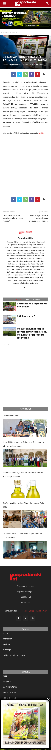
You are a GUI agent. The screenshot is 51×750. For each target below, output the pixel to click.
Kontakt (6, 633)
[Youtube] (32, 618)
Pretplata (7, 681)
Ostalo (12, 53)
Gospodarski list (14, 64)
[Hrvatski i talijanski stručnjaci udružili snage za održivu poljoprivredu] (25, 458)
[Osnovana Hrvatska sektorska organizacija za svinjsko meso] (25, 550)
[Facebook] (13, 74)
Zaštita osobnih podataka (14, 655)
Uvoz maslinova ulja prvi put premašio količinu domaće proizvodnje (23, 474)
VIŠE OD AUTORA (33, 300)
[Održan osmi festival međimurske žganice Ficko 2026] (25, 519)
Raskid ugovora (9, 692)
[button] (47, 3)
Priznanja (7, 649)
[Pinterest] (37, 74)
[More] (43, 74)
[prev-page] (4, 344)
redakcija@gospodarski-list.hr (34, 611)
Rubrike (14, 32)
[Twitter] (19, 74)
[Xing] (25, 287)
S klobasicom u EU (26, 316)
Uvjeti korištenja (10, 687)
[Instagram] (25, 618)
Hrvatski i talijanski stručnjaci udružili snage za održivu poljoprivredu (23, 444)
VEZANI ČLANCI (17, 300)
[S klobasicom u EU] (9, 319)
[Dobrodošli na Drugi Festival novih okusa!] (9, 306)
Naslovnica (5, 32)
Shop (5, 676)
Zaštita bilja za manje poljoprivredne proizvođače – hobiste (38, 218)
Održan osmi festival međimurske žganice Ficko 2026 (23, 505)
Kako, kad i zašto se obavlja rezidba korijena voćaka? (13, 218)
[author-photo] (25, 234)
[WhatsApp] (25, 74)
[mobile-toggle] (4, 3)
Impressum (8, 639)
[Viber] (31, 74)
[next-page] (8, 344)
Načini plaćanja (9, 698)
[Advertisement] (25, 163)
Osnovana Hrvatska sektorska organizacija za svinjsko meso (22, 535)
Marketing (7, 644)
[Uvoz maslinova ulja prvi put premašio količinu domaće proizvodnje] (25, 489)
